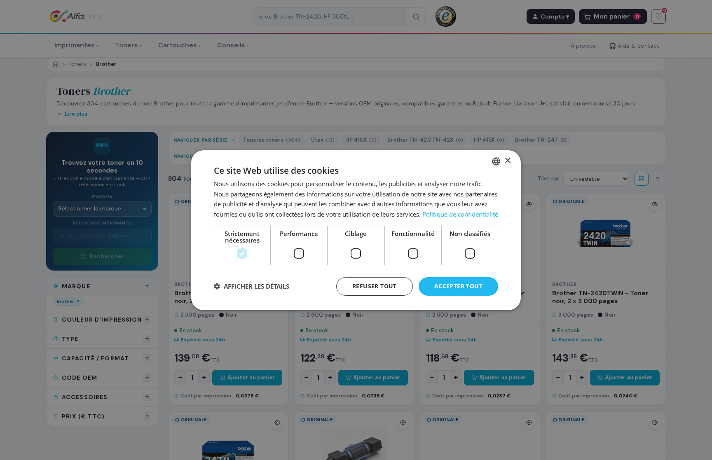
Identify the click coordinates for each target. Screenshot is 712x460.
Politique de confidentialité (460, 214)
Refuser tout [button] (374, 286)
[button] (251, 286)
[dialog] (356, 230)
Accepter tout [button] (458, 286)
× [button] (507, 161)
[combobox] (496, 161)
